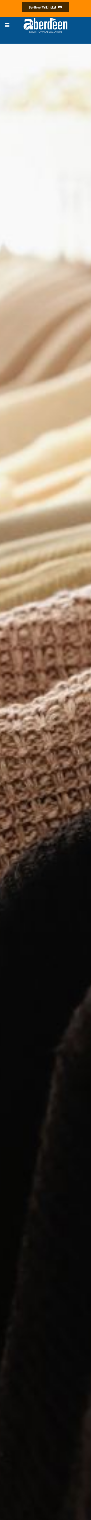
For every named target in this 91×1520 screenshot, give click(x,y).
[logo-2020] (45, 19)
